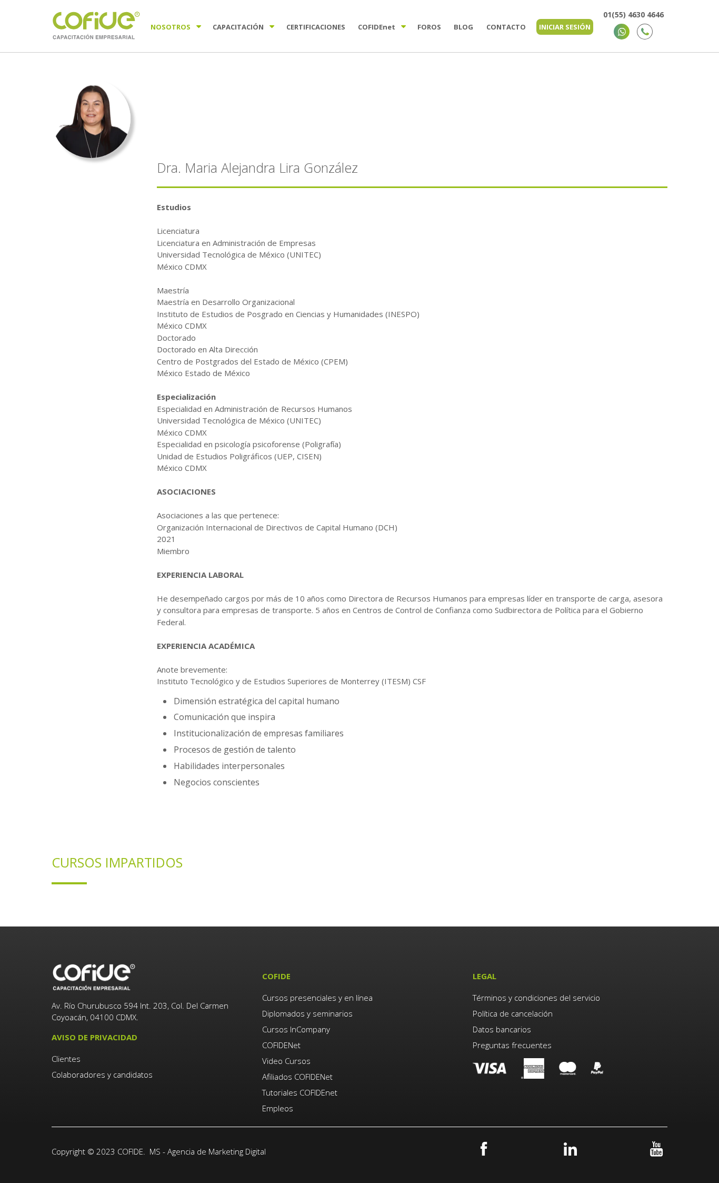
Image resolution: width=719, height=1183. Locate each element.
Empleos (277, 1108)
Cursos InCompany (296, 1029)
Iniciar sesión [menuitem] (565, 27)
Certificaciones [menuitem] (315, 27)
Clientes (67, 1058)
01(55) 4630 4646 (633, 14)
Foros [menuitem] (429, 27)
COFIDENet (281, 1045)
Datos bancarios (502, 1029)
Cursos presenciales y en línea (317, 997)
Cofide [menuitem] (376, 27)
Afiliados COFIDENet (297, 1076)
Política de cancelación (513, 1013)
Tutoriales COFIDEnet (299, 1092)
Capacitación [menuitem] (238, 27)
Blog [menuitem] (463, 27)
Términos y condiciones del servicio (536, 997)
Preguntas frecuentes (512, 1045)
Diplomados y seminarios (307, 1013)
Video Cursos (286, 1061)
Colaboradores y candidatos (102, 1074)
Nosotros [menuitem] (171, 27)
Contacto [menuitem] (506, 27)
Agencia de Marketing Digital (216, 1151)
